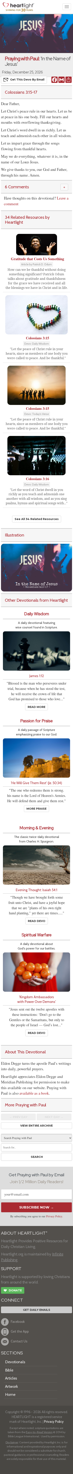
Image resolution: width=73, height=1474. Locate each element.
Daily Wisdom (36, 614)
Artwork (11, 1386)
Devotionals (15, 1362)
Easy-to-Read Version (39, 1432)
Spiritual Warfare (37, 935)
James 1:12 (36, 676)
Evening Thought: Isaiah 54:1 (36, 890)
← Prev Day (18, 1117)
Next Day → (54, 1117)
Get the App (20, 1331)
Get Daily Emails (36, 1310)
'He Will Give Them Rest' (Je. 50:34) (36, 783)
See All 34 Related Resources (37, 519)
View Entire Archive (36, 1125)
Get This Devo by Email (27, 79)
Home (10, 1394)
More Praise (36, 808)
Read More (36, 707)
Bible (9, 1370)
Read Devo (36, 921)
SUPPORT (11, 1269)
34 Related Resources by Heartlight (27, 219)
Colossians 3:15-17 (21, 92)
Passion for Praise (36, 721)
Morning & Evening (36, 828)
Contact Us (19, 1341)
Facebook (18, 1321)
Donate (13, 1290)
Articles (11, 1378)
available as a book (34, 1093)
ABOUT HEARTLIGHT (24, 1233)
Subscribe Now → (36, 1207)
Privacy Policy (54, 1216)
